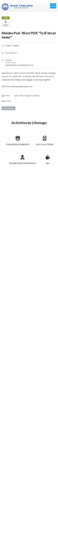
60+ (48, 163)
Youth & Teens (44, 144)
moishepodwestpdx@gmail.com (19, 65)
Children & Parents (18, 144)
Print (7, 95)
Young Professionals (22, 163)
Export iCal (6, 101)
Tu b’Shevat (8, 108)
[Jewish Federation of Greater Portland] (17, 6)
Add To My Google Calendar (27, 95)
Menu (53, 5)
